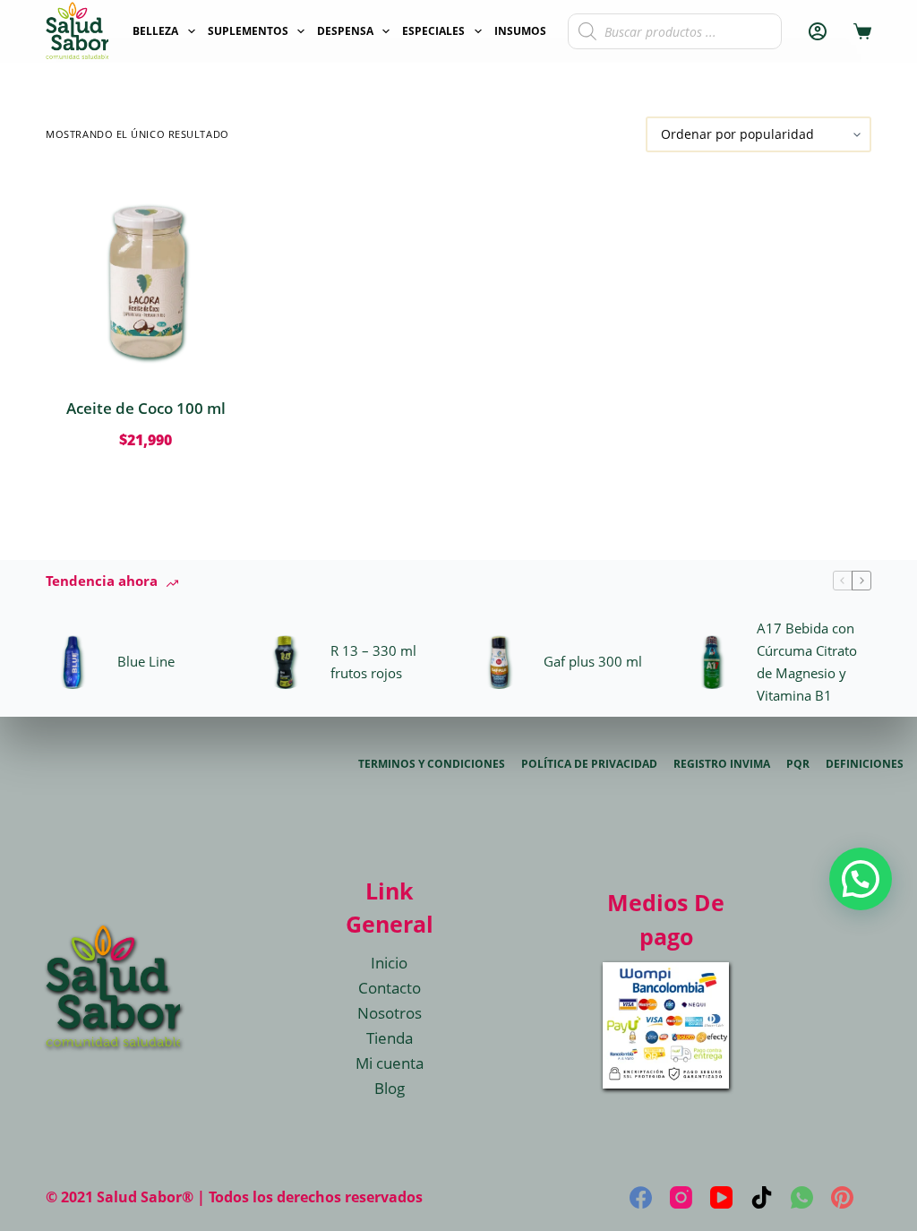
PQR (798, 764)
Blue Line (146, 661)
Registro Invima (721, 764)
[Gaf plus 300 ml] (499, 662)
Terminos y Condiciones (431, 764)
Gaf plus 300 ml (593, 661)
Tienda (389, 1038)
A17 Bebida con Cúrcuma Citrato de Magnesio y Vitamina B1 (807, 661)
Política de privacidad (589, 764)
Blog (389, 1088)
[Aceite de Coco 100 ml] (145, 274)
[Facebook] (641, 1197)
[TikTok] (761, 1197)
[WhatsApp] (802, 1197)
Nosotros (389, 1013)
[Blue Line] (72, 662)
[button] (860, 879)
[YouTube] (721, 1197)
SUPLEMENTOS (248, 31)
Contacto (389, 987)
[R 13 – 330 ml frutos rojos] (286, 662)
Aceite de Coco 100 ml (146, 408)
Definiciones (865, 764)
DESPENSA (345, 31)
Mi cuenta (390, 1063)
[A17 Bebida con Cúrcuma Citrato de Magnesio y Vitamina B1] (712, 662)
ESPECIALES (433, 31)
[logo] (77, 31)
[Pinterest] (842, 1197)
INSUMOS (520, 31)
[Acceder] (818, 31)
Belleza (155, 31)
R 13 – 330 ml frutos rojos (373, 661)
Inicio (389, 962)
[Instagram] (681, 1197)
